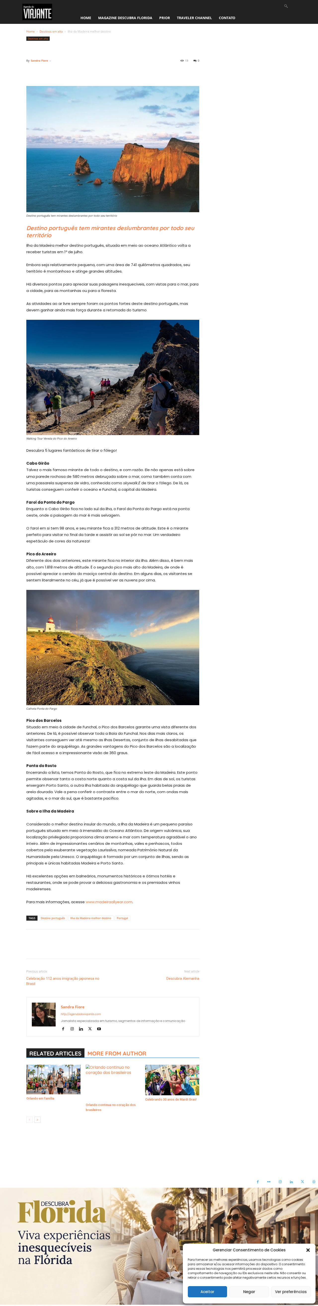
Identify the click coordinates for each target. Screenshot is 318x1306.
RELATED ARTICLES (55, 1053)
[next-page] (37, 1120)
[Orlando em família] (53, 1079)
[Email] (88, 72)
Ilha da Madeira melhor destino (90, 918)
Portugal (122, 918)
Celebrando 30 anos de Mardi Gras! (171, 1099)
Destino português (53, 918)
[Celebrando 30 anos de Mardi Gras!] (172, 1080)
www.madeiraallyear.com (109, 901)
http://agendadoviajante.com (81, 1014)
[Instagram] (74, 1029)
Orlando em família (40, 1098)
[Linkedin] (77, 72)
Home (30, 31)
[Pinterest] (54, 72)
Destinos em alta (51, 31)
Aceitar (207, 1291)
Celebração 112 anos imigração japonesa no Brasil (62, 981)
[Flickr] (269, 1182)
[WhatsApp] (66, 72)
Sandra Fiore (39, 60)
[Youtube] (101, 1029)
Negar (249, 1291)
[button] (308, 1250)
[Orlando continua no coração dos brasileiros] (113, 1083)
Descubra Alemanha (182, 978)
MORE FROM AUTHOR (116, 1053)
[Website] (313, 1182)
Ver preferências (291, 1291)
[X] (43, 72)
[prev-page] (29, 1120)
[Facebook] (31, 72)
